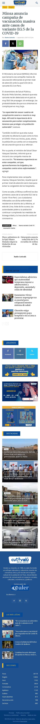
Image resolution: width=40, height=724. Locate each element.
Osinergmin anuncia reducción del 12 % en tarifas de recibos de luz (29, 240)
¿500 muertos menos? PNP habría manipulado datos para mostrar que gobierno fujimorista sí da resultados (18, 519)
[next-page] (7, 323)
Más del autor (12, 271)
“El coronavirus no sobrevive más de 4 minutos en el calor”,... (26, 623)
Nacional (7, 493)
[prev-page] (3, 323)
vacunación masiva (9, 228)
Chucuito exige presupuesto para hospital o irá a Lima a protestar (25, 314)
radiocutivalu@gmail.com (25, 594)
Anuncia (23, 715)
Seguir (20, 349)
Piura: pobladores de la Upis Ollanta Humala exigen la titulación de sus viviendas (11, 241)
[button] (3, 3)
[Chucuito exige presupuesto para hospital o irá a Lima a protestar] (7, 313)
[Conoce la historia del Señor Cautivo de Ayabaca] (7, 644)
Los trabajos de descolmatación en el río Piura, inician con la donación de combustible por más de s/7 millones (19, 475)
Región (11, 7)
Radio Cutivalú (10, 37)
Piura (5, 7)
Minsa (14, 225)
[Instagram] (20, 601)
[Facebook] (5, 43)
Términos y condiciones (11, 715)
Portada (11, 713)
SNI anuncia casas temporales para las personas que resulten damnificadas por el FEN (19, 498)
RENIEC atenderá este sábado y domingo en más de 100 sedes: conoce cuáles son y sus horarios (20, 542)
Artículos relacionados (17, 268)
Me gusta (8, 349)
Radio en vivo (32, 715)
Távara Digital (23, 721)
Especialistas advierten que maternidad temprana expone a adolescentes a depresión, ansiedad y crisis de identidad (25, 283)
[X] (13, 43)
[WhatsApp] (20, 43)
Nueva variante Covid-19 (26, 225)
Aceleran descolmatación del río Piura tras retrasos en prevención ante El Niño (19, 454)
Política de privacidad (22, 713)
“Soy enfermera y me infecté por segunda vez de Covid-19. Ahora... (26, 633)
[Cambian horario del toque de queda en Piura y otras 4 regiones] (7, 655)
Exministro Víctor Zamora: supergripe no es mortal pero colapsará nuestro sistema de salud (25, 300)
